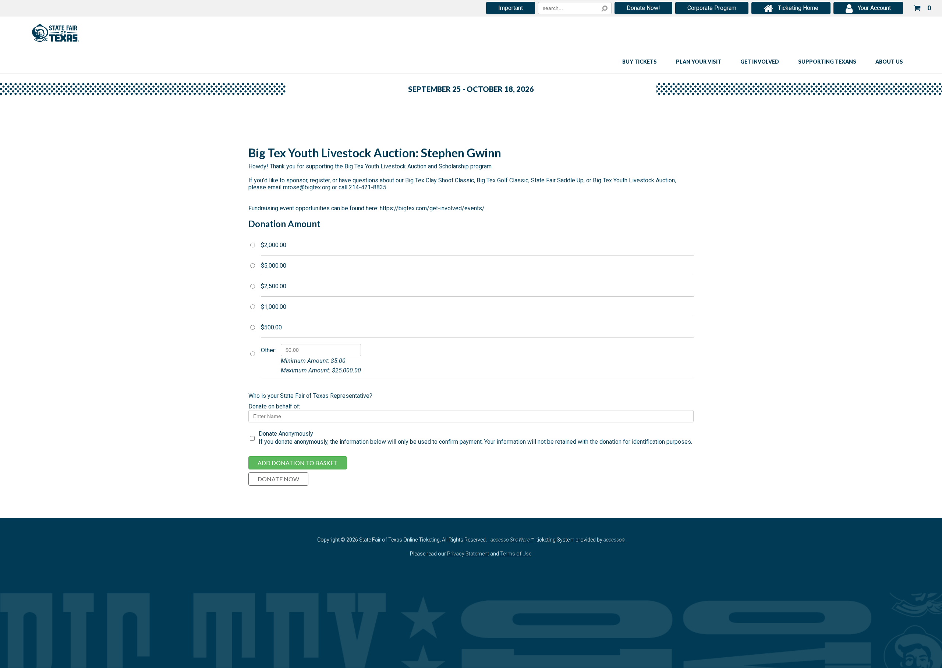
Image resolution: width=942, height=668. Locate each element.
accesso (614, 540)
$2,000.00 (273, 245)
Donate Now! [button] (643, 7)
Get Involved (759, 61)
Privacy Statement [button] (468, 554)
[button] (922, 6)
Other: (268, 350)
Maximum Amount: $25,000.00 (321, 370)
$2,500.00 (273, 286)
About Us (889, 61)
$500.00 (271, 327)
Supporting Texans (827, 61)
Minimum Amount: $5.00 (313, 360)
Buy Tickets (639, 61)
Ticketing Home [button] (798, 7)
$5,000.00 (273, 265)
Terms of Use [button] (515, 554)
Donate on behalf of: (274, 406)
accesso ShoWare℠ (512, 540)
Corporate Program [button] (711, 7)
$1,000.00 (273, 306)
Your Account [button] (874, 7)
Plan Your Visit (698, 61)
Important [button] (510, 7)
